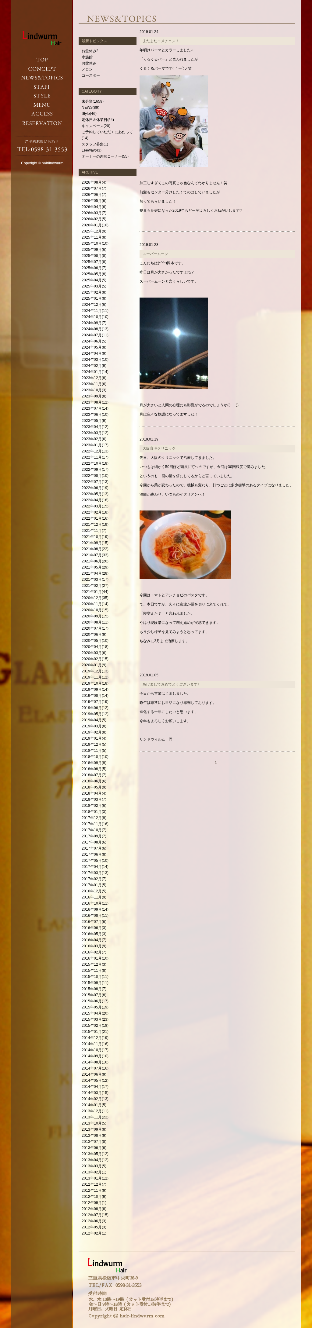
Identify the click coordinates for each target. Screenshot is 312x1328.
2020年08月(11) (95, 622)
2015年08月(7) (94, 989)
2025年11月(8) (94, 237)
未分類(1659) (93, 101)
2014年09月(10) (95, 1056)
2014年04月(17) (95, 1087)
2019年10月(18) (95, 683)
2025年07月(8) (94, 262)
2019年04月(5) (94, 720)
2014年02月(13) (95, 1099)
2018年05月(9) (94, 787)
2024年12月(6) (94, 304)
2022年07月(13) (95, 482)
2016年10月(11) (95, 903)
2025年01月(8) (94, 298)
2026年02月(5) (94, 219)
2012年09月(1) (94, 1203)
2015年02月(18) (95, 1025)
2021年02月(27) (95, 586)
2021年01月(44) (95, 592)
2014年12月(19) (95, 1038)
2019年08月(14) (95, 695)
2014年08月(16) (95, 1062)
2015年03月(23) (95, 1019)
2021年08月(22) (95, 549)
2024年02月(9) (94, 366)
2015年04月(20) (95, 1013)
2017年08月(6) (94, 842)
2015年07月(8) (94, 995)
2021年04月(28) (95, 573)
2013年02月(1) (94, 1172)
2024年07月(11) (95, 335)
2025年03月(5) (94, 286)
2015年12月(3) (94, 964)
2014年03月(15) (95, 1093)
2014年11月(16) (95, 1044)
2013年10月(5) (94, 1123)
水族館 (87, 57)
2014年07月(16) (95, 1068)
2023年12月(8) (94, 378)
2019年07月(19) (95, 702)
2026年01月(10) (95, 225)
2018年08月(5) (94, 769)
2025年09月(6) (94, 249)
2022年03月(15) (95, 506)
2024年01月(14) (95, 372)
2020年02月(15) (95, 659)
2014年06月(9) (94, 1074)
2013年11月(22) (95, 1117)
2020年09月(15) (95, 616)
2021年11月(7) (94, 531)
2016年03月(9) (94, 946)
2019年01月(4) (94, 738)
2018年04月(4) (94, 793)
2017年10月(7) (94, 830)
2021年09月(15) (95, 543)
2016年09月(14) (95, 909)
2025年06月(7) (94, 268)
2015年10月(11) (95, 977)
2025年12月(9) (94, 231)
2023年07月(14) (95, 408)
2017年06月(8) (94, 854)
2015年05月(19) (95, 1007)
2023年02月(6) (94, 439)
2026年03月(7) (94, 213)
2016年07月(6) (94, 922)
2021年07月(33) (95, 555)
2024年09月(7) (94, 323)
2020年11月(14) (95, 604)
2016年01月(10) (95, 958)
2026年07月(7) (94, 188)
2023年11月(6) (94, 384)
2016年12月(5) (94, 891)
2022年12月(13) (95, 451)
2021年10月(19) (95, 537)
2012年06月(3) (94, 1221)
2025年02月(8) (94, 292)
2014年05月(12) (95, 1080)
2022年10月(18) (95, 463)
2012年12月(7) (94, 1184)
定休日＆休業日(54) (98, 120)
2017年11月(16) (95, 824)
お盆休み (89, 63)
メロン (87, 69)
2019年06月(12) (95, 708)
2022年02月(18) (95, 512)
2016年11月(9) (94, 897)
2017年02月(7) (94, 879)
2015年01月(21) (95, 1032)
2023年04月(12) (95, 427)
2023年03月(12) (95, 433)
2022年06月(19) (95, 488)
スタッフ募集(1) (95, 144)
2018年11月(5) (94, 750)
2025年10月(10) (95, 243)
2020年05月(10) (95, 640)
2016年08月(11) (95, 915)
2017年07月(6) (94, 848)
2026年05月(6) (94, 201)
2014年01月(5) (94, 1105)
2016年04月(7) (94, 940)
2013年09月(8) (94, 1129)
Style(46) (89, 114)
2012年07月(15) (95, 1215)
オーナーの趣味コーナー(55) (105, 156)
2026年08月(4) (94, 182)
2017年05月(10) (95, 860)
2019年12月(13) (95, 671)
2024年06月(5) (94, 341)
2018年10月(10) (95, 757)
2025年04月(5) (94, 280)
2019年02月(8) (94, 732)
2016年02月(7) (94, 952)
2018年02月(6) (94, 805)
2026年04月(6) (94, 207)
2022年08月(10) (95, 476)
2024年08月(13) (95, 329)
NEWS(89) (90, 107)
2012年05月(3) (94, 1227)
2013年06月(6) (94, 1148)
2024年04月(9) (94, 353)
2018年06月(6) (94, 781)
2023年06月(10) (95, 414)
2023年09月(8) (94, 396)
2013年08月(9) (94, 1135)
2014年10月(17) (95, 1050)
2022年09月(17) (95, 469)
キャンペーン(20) (96, 126)
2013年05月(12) (95, 1154)
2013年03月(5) (94, 1166)
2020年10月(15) (95, 610)
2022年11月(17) (95, 457)
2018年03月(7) (94, 799)
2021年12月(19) (95, 524)
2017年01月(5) (94, 885)
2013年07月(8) (94, 1142)
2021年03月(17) (95, 579)
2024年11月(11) (95, 311)
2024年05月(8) (94, 347)
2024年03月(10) (95, 359)
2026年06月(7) (94, 194)
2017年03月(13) (95, 873)
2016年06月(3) (94, 928)
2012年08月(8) (94, 1209)
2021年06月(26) (95, 561)
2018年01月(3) (94, 812)
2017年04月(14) (95, 867)
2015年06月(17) (95, 1001)
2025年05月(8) (94, 274)
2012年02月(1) (94, 1233)
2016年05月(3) (94, 934)
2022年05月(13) (95, 494)
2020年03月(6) (94, 653)
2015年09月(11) (95, 983)
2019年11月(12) (95, 677)
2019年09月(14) (95, 689)
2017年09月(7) (94, 836)
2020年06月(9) (94, 634)
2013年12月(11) (95, 1111)
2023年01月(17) (95, 445)
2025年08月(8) (94, 256)
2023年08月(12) (95, 402)
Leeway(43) (91, 150)
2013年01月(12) (95, 1178)
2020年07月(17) (95, 628)
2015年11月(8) (94, 970)
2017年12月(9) (94, 818)
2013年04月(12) (95, 1160)
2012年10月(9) (94, 1196)
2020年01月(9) (94, 665)
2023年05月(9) (94, 421)
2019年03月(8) (94, 726)
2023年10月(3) (94, 390)
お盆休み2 (90, 51)
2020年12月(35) (95, 598)
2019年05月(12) (95, 714)
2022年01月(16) (95, 518)
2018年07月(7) (94, 775)
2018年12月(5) (94, 744)
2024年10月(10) (95, 317)
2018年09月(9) (94, 763)
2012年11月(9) (94, 1190)
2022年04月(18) (95, 500)
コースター (91, 75)
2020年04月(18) (95, 647)
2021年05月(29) (95, 567)
